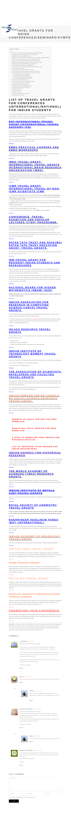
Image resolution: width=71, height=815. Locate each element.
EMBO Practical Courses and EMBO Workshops (22, 56)
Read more (11, 143)
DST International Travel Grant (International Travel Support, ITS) (25, 54)
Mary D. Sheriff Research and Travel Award (21, 93)
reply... (22, 668)
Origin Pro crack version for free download (22, 75)
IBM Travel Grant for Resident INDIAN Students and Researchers (25, 63)
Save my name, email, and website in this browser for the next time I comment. (23, 797)
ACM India (34, 319)
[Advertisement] (35, 10)
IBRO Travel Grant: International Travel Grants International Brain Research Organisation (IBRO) (31, 57)
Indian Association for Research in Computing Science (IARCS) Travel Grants (27, 66)
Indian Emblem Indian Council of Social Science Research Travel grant (26, 72)
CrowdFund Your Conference (18, 95)
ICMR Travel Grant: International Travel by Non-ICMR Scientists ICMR (26, 59)
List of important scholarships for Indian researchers (23, 78)
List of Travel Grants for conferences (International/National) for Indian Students (27, 52)
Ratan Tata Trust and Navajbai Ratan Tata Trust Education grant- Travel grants (27, 62)
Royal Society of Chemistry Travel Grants (21, 84)
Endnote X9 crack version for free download (22, 74)
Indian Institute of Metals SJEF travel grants (21, 82)
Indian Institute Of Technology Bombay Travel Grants (23, 69)
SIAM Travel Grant (16, 90)
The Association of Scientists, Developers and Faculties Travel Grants (26, 71)
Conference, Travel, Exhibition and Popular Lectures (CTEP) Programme (26, 60)
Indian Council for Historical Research (20, 79)
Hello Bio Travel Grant (17, 91)
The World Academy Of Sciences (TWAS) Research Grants (24, 81)
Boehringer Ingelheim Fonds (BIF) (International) (22, 85)
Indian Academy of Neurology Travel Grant (21, 87)
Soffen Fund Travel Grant (18, 88)
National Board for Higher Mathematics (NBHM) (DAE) (23, 65)
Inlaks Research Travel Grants (18, 68)
